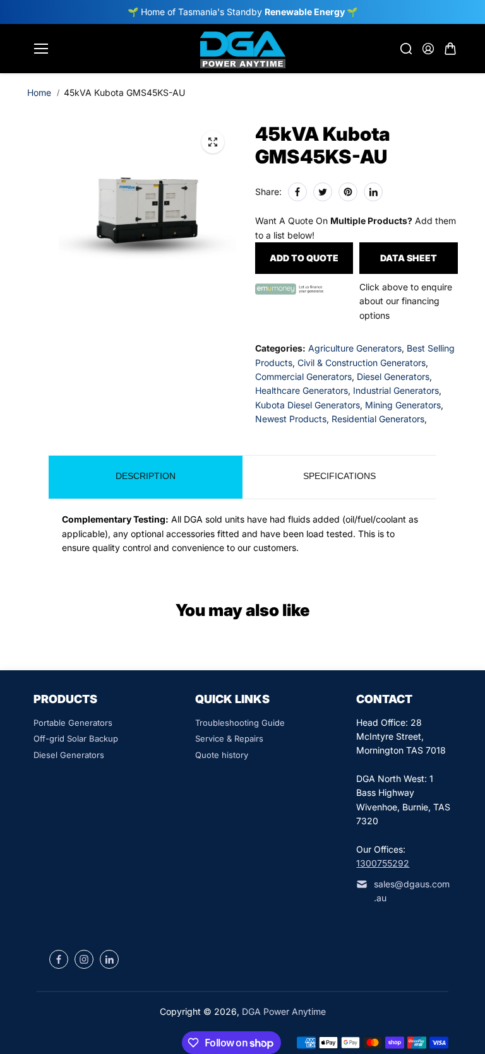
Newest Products (290, 418)
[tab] (145, 477)
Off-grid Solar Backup (75, 738)
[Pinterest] (347, 191)
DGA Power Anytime (284, 1011)
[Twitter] (322, 191)
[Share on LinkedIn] (373, 191)
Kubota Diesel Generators (307, 405)
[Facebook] (297, 191)
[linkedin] (109, 959)
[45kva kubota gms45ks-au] (213, 142)
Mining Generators (403, 405)
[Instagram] (84, 959)
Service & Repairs (229, 738)
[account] (428, 48)
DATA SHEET (408, 257)
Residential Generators (378, 418)
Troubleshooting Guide (240, 723)
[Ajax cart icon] (450, 48)
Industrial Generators (396, 390)
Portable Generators (72, 723)
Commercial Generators (303, 376)
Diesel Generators (393, 376)
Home (39, 92)
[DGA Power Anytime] (242, 48)
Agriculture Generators (355, 348)
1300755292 (382, 863)
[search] (406, 48)
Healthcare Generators (301, 390)
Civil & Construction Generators (361, 362)
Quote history (221, 755)
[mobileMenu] (41, 48)
